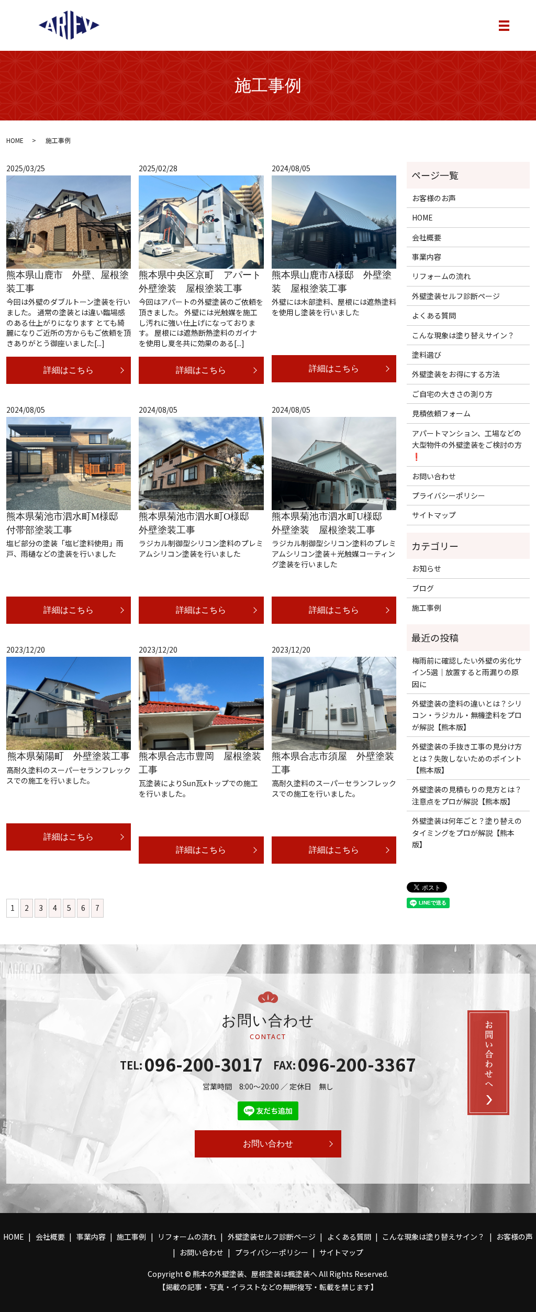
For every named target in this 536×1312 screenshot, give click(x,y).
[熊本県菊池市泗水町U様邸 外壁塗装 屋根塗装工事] (334, 464)
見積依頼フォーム (441, 413)
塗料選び (426, 354)
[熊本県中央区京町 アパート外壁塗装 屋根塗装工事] (201, 222)
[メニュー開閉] (504, 25)
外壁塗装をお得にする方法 (456, 374)
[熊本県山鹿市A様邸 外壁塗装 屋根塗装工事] (334, 222)
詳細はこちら (68, 370)
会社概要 (426, 237)
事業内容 (426, 256)
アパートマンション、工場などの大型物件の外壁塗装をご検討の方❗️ (467, 445)
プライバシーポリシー (448, 495)
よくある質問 (434, 315)
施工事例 (426, 607)
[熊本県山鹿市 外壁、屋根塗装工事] (68, 222)
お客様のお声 (434, 198)
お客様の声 (514, 1236)
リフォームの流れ (441, 276)
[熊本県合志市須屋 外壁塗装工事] (334, 704)
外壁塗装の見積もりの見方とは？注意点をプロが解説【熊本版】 (467, 795)
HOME (15, 140)
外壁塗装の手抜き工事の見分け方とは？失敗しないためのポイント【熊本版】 (467, 758)
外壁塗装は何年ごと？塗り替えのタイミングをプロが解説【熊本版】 (467, 832)
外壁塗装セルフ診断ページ (456, 296)
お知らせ (426, 568)
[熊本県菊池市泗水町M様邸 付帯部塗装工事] (68, 464)
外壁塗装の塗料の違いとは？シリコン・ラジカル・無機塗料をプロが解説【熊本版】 (467, 715)
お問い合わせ (434, 476)
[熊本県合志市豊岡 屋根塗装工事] (201, 704)
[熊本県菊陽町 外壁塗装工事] (68, 704)
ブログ (423, 588)
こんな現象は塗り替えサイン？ (463, 335)
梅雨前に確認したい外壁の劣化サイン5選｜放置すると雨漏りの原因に (467, 672)
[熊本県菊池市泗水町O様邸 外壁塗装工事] (201, 464)
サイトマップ (434, 515)
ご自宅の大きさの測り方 (452, 394)
